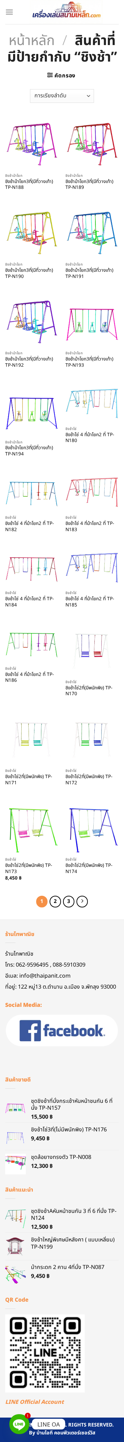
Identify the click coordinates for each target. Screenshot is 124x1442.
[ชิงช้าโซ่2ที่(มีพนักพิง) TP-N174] (92, 827)
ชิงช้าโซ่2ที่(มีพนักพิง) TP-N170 (88, 691)
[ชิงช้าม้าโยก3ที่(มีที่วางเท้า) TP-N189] (92, 143)
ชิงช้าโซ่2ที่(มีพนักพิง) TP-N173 (28, 869)
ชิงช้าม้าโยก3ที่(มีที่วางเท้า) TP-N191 (89, 274)
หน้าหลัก (32, 41)
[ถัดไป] (82, 901)
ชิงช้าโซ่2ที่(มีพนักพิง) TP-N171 (28, 780)
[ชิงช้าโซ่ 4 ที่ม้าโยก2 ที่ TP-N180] (92, 403)
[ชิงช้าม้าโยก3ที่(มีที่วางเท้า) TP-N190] (32, 232)
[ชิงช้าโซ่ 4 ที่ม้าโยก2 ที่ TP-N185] (92, 567)
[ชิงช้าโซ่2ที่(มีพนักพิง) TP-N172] (92, 738)
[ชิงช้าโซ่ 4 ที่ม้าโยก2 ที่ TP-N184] (32, 567)
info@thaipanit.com (45, 976)
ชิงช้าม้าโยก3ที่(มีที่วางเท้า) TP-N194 (29, 451)
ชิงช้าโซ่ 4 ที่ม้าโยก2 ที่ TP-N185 (89, 602)
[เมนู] (9, 11)
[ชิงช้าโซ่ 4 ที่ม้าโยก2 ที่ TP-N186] (32, 643)
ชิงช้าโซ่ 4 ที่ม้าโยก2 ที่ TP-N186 (29, 678)
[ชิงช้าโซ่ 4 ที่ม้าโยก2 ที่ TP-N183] (92, 492)
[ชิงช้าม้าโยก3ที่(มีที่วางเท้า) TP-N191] (92, 232)
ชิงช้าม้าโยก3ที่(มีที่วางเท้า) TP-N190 (29, 274)
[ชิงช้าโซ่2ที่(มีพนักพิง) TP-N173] (32, 827)
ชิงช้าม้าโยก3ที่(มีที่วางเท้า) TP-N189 (89, 185)
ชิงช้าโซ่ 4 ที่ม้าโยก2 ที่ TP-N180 (89, 438)
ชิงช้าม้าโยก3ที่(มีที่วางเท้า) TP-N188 (29, 185)
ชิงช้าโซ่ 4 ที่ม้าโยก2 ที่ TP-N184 (29, 602)
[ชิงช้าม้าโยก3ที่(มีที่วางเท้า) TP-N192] (32, 320)
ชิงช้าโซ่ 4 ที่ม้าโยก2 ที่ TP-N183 (89, 527)
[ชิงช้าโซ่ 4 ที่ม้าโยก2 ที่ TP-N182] (32, 492)
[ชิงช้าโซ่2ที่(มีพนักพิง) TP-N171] (32, 738)
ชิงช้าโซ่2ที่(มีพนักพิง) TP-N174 (88, 869)
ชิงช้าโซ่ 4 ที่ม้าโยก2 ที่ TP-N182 (29, 527)
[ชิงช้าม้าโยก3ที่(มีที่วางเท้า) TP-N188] (32, 143)
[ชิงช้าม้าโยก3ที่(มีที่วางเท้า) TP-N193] (92, 320)
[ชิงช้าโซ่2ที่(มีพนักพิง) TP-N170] (92, 649)
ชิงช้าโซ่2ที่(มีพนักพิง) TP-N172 (88, 780)
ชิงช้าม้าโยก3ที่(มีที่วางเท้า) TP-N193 (89, 362)
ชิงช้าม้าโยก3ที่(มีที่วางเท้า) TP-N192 (29, 362)
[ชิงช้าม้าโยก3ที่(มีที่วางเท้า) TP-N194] (32, 410)
